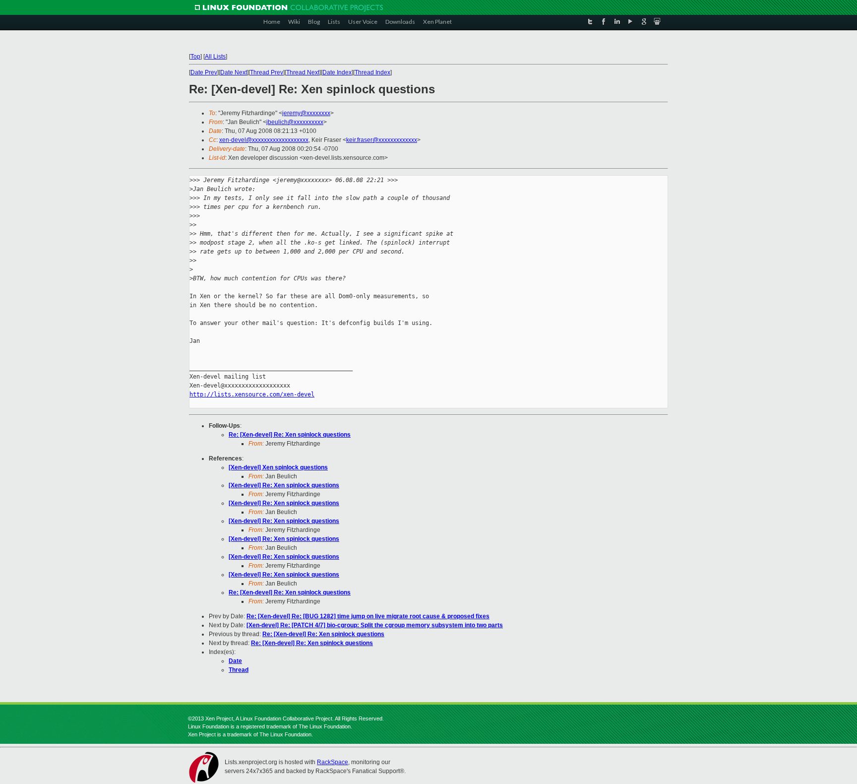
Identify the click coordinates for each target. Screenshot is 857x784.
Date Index (337, 72)
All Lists (215, 56)
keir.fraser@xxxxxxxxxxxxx (381, 139)
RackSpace (332, 762)
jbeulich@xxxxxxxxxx (294, 122)
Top (195, 56)
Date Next (233, 72)
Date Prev (203, 72)
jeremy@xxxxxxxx (306, 113)
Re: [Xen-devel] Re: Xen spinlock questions (290, 434)
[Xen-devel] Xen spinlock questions (278, 467)
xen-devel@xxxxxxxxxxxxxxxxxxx (263, 139)
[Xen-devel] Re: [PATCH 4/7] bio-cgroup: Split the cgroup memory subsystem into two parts (374, 625)
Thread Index (372, 72)
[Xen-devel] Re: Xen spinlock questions (284, 485)
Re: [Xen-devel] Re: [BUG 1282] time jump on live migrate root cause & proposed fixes (368, 616)
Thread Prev (266, 72)
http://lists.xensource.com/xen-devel (251, 394)
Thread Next (302, 72)
